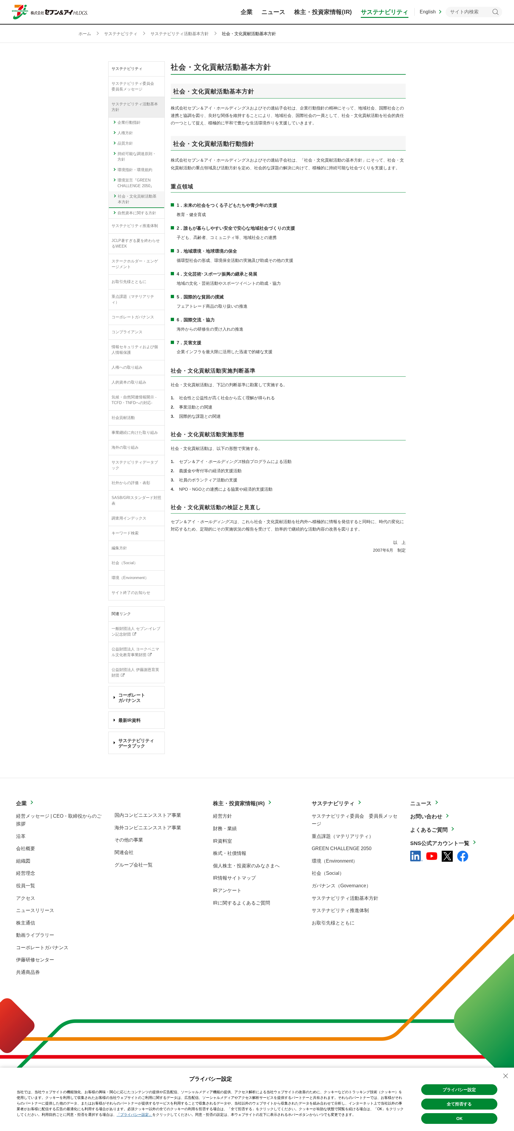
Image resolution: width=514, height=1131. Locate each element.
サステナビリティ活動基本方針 (135, 107)
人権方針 (125, 133)
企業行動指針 (129, 123)
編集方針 (119, 548)
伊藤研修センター (35, 959)
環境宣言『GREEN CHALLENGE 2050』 (135, 183)
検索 (495, 12)
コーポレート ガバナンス (131, 697)
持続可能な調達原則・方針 (136, 157)
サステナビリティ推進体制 (135, 226)
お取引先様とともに (129, 282)
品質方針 (125, 143)
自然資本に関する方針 (136, 213)
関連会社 (124, 852)
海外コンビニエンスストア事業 (148, 827)
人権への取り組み (127, 367)
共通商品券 (28, 972)
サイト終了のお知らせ (131, 593)
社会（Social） (125, 563)
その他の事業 (129, 839)
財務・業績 (225, 828)
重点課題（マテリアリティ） (133, 299)
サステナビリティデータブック (135, 465)
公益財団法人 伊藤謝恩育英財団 (135, 673)
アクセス (25, 898)
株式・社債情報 (229, 853)
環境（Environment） (130, 578)
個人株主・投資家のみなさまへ (246, 865)
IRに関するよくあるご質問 (241, 902)
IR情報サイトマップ (234, 877)
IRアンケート (227, 890)
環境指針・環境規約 (134, 170)
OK (459, 1118)
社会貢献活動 (123, 418)
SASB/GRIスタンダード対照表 (136, 501)
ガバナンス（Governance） (341, 885)
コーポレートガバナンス (133, 317)
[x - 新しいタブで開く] (447, 856)
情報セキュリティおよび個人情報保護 (135, 350)
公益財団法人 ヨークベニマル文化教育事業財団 (135, 652)
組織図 (23, 860)
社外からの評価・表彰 (131, 483)
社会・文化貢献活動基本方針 (137, 199)
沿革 (21, 836)
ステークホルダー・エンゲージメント (135, 264)
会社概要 (25, 848)
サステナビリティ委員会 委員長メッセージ (135, 86)
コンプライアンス (127, 332)
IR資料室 (222, 841)
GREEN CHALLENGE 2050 (342, 848)
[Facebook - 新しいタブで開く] (462, 856)
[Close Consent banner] (505, 1075)
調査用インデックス (129, 518)
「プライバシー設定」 (134, 1115)
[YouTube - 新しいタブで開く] (431, 856)
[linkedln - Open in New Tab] (416, 856)
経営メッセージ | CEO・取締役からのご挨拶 (58, 820)
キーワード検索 (125, 533)
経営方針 (222, 816)
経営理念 (25, 873)
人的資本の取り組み (129, 382)
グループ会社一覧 (134, 864)
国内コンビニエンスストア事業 (148, 815)
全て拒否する (459, 1104)
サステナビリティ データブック (136, 743)
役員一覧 (25, 885)
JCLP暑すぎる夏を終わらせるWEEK (136, 243)
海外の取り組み (125, 447)
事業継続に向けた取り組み (135, 433)
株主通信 (25, 922)
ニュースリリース (35, 910)
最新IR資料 (129, 720)
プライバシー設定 (459, 1089)
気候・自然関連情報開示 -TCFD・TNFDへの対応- (134, 400)
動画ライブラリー (35, 935)
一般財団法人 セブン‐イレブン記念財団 (136, 631)
